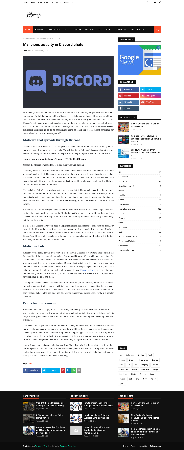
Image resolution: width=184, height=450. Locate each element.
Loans (140, 213)
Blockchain (140, 177)
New (31, 38)
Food (152, 374)
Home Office (140, 204)
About (33, 2)
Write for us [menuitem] (137, 30)
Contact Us (68, 2)
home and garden (140, 250)
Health (140, 190)
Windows (140, 227)
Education (140, 181)
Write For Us (43, 2)
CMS (121, 365)
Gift (130, 379)
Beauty (122, 360)
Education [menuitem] (54, 30)
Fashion (143, 374)
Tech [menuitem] (66, 30)
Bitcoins (132, 360)
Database (145, 369)
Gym (137, 379)
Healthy (140, 195)
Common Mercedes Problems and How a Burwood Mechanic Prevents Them (50, 430)
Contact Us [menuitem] (121, 30)
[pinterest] (160, 2)
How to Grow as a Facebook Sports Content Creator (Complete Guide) (97, 430)
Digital (133, 374)
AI (140, 172)
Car (135, 365)
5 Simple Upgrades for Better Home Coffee (50, 416)
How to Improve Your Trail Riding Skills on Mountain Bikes (98, 404)
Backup (141, 355)
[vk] (128, 102)
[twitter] (150, 89)
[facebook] (147, 2)
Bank (150, 355)
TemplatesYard (41, 446)
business (140, 232)
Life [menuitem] (100, 30)
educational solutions (140, 241)
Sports (140, 218)
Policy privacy (56, 2)
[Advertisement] (108, 21)
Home (25, 2)
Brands (155, 360)
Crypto (134, 369)
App (120, 355)
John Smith (27, 51)
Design (155, 369)
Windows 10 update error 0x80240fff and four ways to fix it (145, 153)
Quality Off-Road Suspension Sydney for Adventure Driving (50, 404)
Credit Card (123, 369)
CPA (128, 365)
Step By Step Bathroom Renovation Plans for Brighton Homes (145, 418)
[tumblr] (151, 2)
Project (153, 379)
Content (155, 365)
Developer (123, 374)
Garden (122, 379)
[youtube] (155, 2)
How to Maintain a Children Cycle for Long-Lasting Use (96, 416)
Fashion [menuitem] (89, 30)
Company (144, 365)
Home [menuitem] (28, 30)
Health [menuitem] (77, 30)
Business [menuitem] (40, 30)
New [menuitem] (108, 30)
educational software (140, 236)
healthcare (140, 246)
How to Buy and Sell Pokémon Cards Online (145, 125)
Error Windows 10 (140, 186)
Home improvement (140, 209)
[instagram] (150, 95)
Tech (140, 223)
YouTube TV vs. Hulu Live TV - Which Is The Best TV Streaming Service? (146, 139)
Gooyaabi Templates (68, 446)
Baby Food (130, 355)
